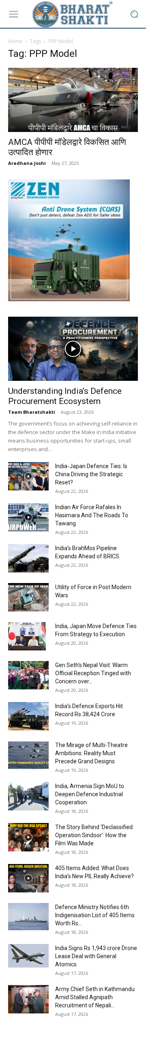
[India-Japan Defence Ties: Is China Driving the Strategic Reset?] (28, 476)
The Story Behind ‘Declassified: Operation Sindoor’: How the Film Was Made (94, 835)
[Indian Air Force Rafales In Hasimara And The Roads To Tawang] (28, 517)
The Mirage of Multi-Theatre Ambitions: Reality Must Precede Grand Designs (91, 753)
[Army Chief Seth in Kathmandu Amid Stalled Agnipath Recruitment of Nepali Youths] (28, 999)
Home (15, 41)
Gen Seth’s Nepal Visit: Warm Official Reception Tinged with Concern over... (93, 673)
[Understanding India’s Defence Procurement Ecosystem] (73, 349)
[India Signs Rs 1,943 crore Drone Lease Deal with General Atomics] (28, 956)
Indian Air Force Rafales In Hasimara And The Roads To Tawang (91, 515)
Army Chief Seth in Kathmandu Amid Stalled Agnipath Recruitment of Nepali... (95, 997)
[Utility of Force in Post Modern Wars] (28, 597)
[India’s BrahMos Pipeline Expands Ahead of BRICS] (28, 558)
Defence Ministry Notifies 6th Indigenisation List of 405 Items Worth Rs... (95, 915)
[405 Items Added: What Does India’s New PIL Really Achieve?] (28, 878)
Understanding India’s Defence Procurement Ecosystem (65, 396)
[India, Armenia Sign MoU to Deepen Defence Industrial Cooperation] (28, 796)
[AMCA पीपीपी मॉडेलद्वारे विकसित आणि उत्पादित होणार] (73, 100)
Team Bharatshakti (31, 412)
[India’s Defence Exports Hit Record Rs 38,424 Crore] (28, 716)
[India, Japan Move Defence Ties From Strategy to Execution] (27, 636)
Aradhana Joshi (27, 163)
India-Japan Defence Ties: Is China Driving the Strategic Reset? (91, 474)
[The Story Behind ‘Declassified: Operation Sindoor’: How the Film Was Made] (28, 837)
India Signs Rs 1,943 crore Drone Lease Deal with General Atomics (96, 956)
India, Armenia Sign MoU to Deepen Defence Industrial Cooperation (89, 794)
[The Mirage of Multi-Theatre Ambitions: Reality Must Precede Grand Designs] (28, 755)
